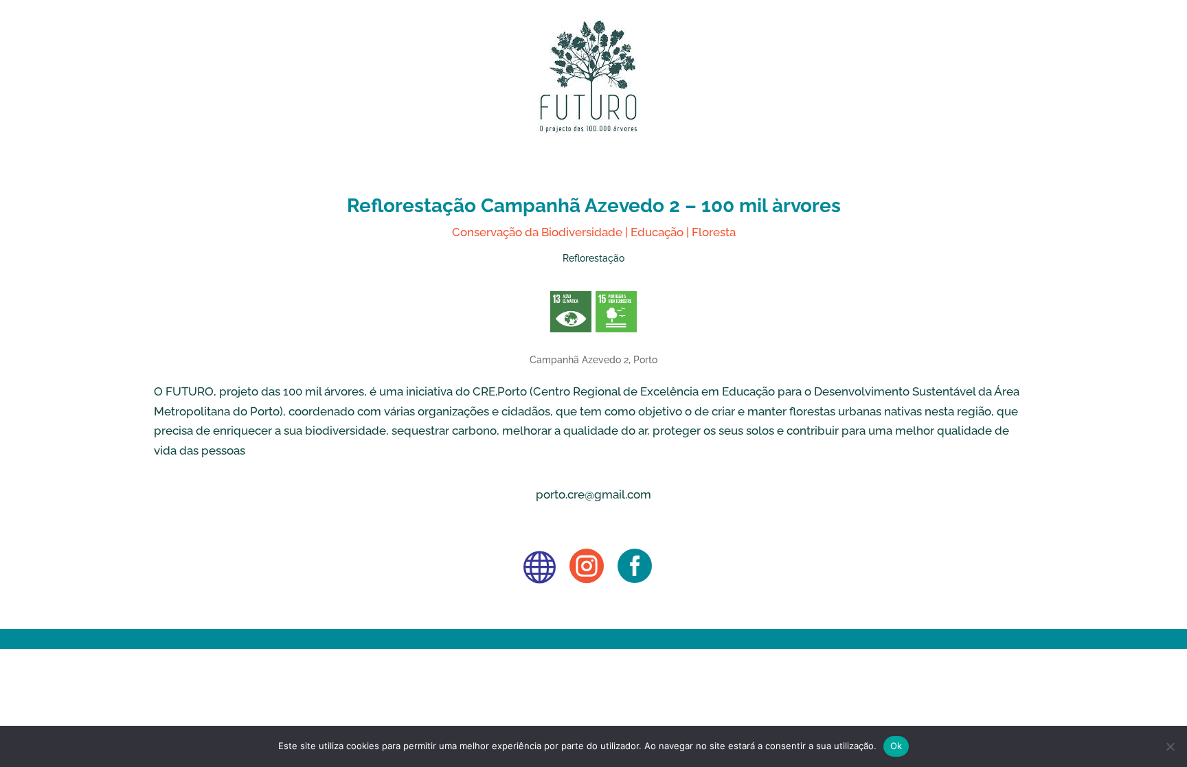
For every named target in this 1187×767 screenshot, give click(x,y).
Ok (896, 745)
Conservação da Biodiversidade (537, 232)
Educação (657, 232)
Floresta (714, 232)
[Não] (1170, 746)
